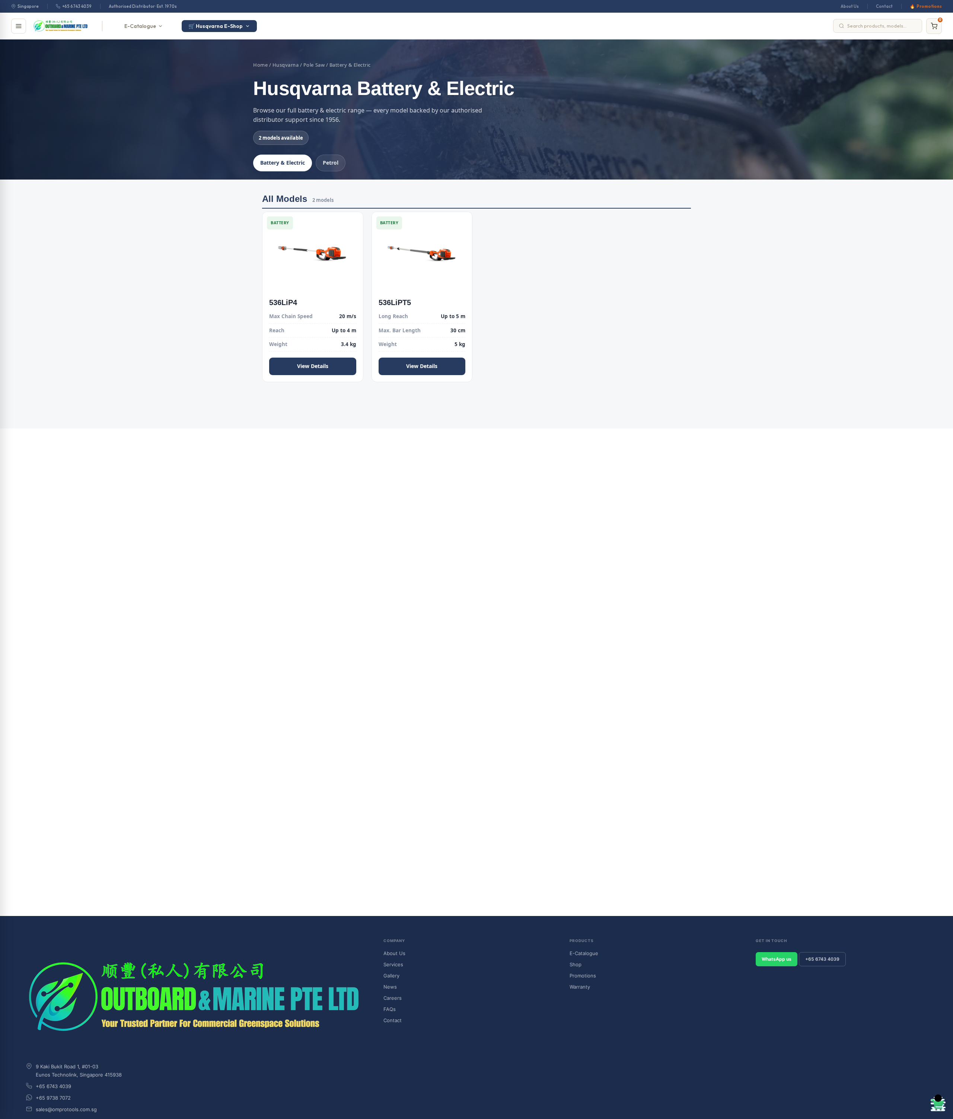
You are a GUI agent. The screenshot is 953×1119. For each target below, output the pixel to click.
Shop (575, 964)
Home (260, 64)
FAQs (389, 1009)
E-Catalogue (140, 26)
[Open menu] (18, 26)
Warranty (580, 987)
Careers (392, 998)
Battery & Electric (282, 162)
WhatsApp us (776, 959)
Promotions (929, 6)
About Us (850, 6)
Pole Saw (314, 64)
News (390, 987)
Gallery (391, 976)
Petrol (330, 162)
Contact (884, 6)
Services (393, 964)
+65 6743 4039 (77, 6)
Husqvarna (285, 64)
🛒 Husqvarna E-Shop (215, 26)
